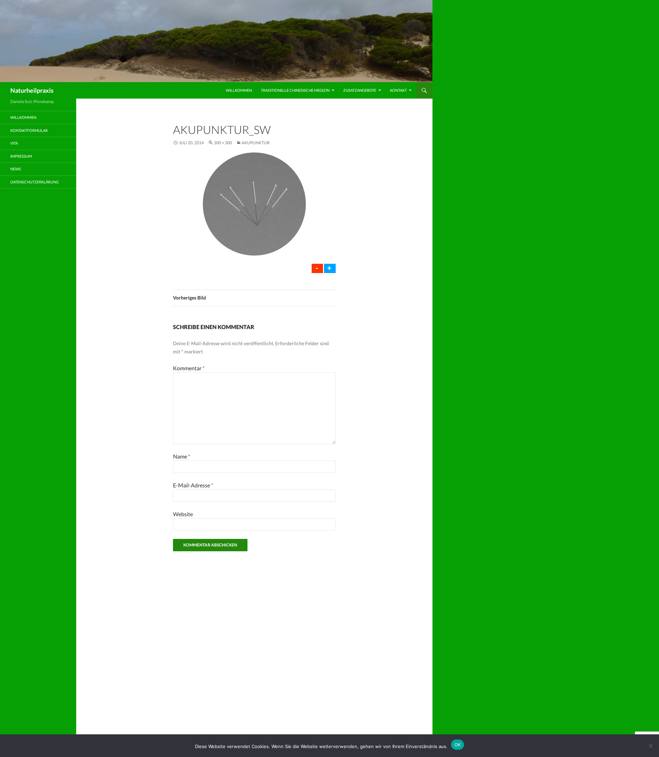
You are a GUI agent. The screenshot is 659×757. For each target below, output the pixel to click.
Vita (14, 143)
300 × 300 (223, 142)
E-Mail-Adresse (193, 485)
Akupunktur (256, 142)
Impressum (21, 156)
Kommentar (189, 368)
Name (181, 456)
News (15, 169)
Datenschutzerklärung (34, 182)
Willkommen (239, 90)
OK (457, 744)
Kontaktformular (29, 130)
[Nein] (650, 745)
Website (183, 514)
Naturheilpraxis (32, 90)
